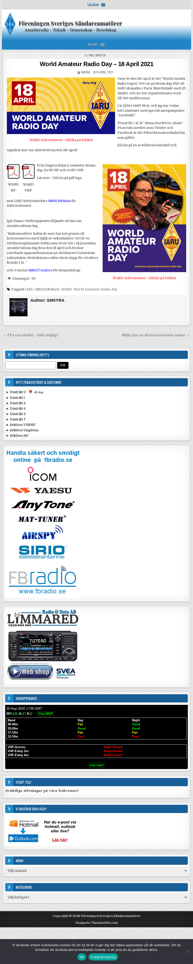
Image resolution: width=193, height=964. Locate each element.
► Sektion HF (17, 435)
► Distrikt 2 (16, 403)
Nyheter (101, 55)
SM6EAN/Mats (47, 289)
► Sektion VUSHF (21, 425)
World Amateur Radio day (95, 289)
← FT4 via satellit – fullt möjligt (30, 335)
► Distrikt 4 (15, 408)
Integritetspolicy (103, 957)
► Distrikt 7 (16, 419)
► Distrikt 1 (15, 398)
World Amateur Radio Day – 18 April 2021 (96, 63)
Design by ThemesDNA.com (97, 922)
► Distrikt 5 (15, 414)
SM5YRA (85, 72)
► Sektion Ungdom (22, 430)
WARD (66, 289)
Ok (82, 957)
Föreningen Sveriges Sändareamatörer (70, 23)
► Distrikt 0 (24, 392)
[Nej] (187, 951)
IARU (91, 55)
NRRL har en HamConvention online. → (156, 335)
